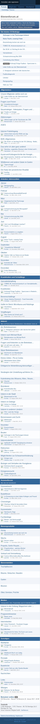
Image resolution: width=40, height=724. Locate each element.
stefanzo (6, 257)
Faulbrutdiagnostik (9, 74)
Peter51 (6, 187)
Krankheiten (5, 289)
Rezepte (4, 658)
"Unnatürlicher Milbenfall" (12, 247)
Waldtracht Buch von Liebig (13, 653)
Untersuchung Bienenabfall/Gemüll (15, 193)
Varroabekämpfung (8, 281)
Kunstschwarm (9, 427)
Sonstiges (5, 638)
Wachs (3, 538)
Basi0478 (6, 347)
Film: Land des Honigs (11, 412)
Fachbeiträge (6, 517)
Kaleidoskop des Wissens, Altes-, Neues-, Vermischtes (18, 379)
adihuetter (7, 390)
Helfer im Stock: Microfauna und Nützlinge (17, 304)
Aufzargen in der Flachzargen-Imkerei (16, 35)
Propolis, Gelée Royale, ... (11, 546)
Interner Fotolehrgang (9, 131)
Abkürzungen (6, 117)
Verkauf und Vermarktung (11, 553)
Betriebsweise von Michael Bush (14, 337)
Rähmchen (5, 448)
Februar (4, 191)
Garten (3, 579)
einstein (6, 98)
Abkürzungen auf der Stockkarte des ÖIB (17, 120)
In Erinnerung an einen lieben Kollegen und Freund (20, 496)
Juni (2, 222)
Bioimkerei (5, 386)
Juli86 (5, 158)
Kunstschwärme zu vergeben (13, 232)
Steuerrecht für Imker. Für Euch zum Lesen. (18, 632)
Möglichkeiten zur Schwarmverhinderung (17, 456)
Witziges (4, 688)
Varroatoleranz (7, 53)
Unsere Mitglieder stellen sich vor (14, 94)
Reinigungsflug (7, 81)
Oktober (4, 253)
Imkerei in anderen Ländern (11, 409)
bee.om (6, 670)
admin (6, 684)
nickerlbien (7, 174)
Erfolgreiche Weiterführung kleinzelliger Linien (18, 366)
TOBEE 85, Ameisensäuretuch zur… (15, 46)
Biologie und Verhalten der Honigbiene (16, 463)
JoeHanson (24, 710)
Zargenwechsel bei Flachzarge (14, 201)
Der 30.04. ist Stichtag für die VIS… (14, 49)
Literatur (5, 78)
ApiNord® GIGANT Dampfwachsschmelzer (18, 443)
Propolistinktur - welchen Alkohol (14, 548)
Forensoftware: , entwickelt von (20, 720)
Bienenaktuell (8, 609)
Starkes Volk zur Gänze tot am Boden (16, 255)
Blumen (4, 586)
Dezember (5, 268)
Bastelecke (5, 666)
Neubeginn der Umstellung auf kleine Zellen (18, 372)
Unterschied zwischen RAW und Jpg (16, 134)
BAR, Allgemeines (8, 139)
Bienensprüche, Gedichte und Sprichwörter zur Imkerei (21, 157)
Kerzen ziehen (9, 540)
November (5, 260)
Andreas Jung (8, 460)
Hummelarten (6, 509)
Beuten (3, 432)
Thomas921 (7, 421)
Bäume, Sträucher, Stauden (11, 573)
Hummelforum (7, 480)
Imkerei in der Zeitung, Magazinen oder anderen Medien (18, 606)
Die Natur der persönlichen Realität (15, 170)
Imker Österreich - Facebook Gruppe (16, 624)
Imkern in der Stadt (8, 394)
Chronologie (6, 502)
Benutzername (8, 121)
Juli (2, 229)
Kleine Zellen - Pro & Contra (12, 358)
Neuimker (4, 425)
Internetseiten (6, 622)
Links (3, 680)
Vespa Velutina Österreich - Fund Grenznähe (18, 299)
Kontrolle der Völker (10, 263)
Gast (5, 437)
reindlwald (7, 550)
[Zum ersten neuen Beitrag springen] (2, 97)
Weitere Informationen (25, 27)
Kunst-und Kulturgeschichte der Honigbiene (18, 154)
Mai (2, 214)
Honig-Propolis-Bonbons (12, 660)
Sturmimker (7, 151)
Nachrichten (5, 673)
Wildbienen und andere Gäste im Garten (16, 162)
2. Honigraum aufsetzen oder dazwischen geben (19, 329)
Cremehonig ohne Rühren (11, 60)
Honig (3, 530)
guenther (6, 557)
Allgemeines (6, 90)
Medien (4, 600)
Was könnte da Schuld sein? (13, 314)
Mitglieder (12, 7)
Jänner (3, 183)
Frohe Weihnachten (10, 270)
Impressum (19, 716)
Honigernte (7, 645)
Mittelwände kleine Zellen (12, 360)
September (5, 245)
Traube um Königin (10, 112)
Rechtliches (5, 629)
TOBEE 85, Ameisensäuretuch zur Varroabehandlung (21, 284)
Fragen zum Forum (8, 102)
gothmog (6, 452)
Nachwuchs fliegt (9, 512)
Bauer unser (8, 616)
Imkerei (4, 321)
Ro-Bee (6, 113)
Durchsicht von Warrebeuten (13, 353)
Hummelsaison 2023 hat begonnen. (15, 489)
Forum (4, 7)
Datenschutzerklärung (8, 716)
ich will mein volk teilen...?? (13, 345)
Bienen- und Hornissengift (12, 519)
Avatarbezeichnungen (11, 104)
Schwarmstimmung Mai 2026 (12, 56)
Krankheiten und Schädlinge (13, 277)
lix (4, 166)
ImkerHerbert (8, 444)
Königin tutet (8, 458)
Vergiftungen (6, 312)
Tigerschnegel (8, 164)
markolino (7, 406)
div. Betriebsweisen (8, 327)
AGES (3, 125)
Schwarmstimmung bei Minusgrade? (16, 209)
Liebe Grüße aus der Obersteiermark (14, 67)
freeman (6, 467)
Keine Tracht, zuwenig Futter (13, 39)
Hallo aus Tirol (7, 85)
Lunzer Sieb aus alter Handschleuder (16, 668)
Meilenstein (8, 420)
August (3, 237)
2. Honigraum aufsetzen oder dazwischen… (17, 70)
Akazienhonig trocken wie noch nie (14, 42)
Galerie (21, 7)
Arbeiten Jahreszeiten (10, 179)
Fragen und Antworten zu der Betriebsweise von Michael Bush (18, 343)
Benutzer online (7, 697)
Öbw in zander (9, 450)
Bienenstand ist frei (10, 396)
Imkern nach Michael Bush (11, 335)
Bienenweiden (7, 563)
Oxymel (6, 381)
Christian (6, 301)
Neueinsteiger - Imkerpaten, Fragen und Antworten (18, 109)
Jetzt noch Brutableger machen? (14, 224)
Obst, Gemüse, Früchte (10, 592)
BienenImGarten (8, 264)
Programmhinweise (8, 614)
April (2, 206)
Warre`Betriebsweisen (9, 350)
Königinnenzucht (7, 471)
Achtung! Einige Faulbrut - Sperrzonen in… (24, 63)
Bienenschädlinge (8, 297)
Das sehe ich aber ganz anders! (13, 147)
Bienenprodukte (7, 526)
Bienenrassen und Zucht (10, 417)
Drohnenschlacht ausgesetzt (13, 466)
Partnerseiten (8, 682)
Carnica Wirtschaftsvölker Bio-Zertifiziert (17, 556)
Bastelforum (5, 494)
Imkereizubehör (7, 440)
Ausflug (6, 172)
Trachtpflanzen (6, 567)
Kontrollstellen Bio (10, 389)
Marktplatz (30, 7)
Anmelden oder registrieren (9, 2)
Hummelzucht (6, 486)
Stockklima (8, 307)
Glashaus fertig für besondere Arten (15, 504)
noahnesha (7, 293)
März (3, 198)
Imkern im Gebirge (8, 402)
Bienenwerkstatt (8, 135)
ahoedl (6, 218)
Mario (5, 106)
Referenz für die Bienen (11, 690)
